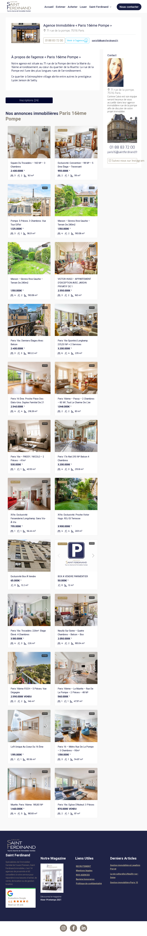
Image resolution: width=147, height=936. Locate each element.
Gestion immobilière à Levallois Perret (125, 867)
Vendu (44, 656)
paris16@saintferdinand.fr (105, 40)
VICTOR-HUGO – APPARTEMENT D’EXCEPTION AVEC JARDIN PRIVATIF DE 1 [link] (74, 283)
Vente (45, 130)
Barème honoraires (85, 879)
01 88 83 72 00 (54, 40)
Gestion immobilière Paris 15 (124, 882)
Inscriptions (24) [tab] (29, 100)
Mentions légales (84, 870)
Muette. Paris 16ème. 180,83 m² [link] (27, 804)
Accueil (49, 6)
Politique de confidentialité (89, 883)
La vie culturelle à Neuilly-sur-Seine (124, 876)
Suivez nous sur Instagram (124, 160)
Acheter (73, 6)
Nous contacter (129, 6)
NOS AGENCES (83, 875)
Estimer (60, 6)
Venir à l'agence (75, 40)
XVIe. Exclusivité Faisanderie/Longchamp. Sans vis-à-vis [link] (28, 518)
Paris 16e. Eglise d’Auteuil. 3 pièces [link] (76, 804)
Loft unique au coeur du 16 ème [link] (27, 746)
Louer (83, 6)
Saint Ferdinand (98, 6)
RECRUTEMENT (83, 866)
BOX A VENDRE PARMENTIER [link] (73, 576)
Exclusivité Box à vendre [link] (23, 576)
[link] (29, 142)
